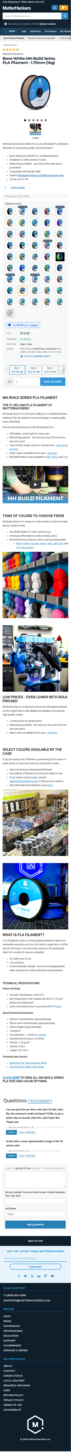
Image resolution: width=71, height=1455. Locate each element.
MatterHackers (13, 54)
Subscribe (35, 1266)
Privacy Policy (13, 1400)
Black (19, 543)
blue (37, 543)
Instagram (32, 1276)
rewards (34, 325)
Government (12, 1345)
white (26, 543)
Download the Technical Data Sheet (28, 1063)
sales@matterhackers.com (23, 781)
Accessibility (12, 1409)
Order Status (13, 1375)
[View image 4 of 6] (37, 120)
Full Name (10, 1208)
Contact (9, 1370)
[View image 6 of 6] (46, 120)
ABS (48, 457)
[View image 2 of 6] (29, 120)
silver (49, 543)
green (43, 543)
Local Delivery (14, 1380)
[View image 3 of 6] (33, 120)
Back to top (35, 1241)
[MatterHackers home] (17, 8)
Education (10, 1335)
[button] (35, 24)
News (7, 1321)
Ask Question (35, 1224)
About (7, 1366)
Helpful (11, 1132)
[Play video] (35, 129)
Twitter (25, 1276)
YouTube (52, 1276)
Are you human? (35, 1194)
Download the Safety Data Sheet (26, 1066)
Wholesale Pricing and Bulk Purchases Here (41, 175)
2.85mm (41, 1034)
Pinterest (45, 1276)
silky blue (58, 543)
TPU (65, 457)
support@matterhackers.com (26, 1300)
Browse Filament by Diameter (41, 38)
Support (9, 1340)
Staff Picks (35, 31)
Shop (7, 1316)
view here (52, 453)
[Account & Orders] (55, 7)
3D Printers (50, 31)
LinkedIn (39, 1276)
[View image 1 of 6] (25, 120)
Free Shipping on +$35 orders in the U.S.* (24, 2)
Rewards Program (16, 1385)
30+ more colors (25, 547)
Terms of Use (12, 1405)
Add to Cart (53, 381)
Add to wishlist (18, 187)
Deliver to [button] (37, 356)
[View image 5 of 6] (42, 120)
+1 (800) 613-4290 (14, 1295)
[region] (35, 92)
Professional (13, 1330)
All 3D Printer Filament (14, 38)
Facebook (19, 1276)
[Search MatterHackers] (64, 16)
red (32, 543)
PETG (55, 457)
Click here (11, 1077)
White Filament (10, 45)
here (48, 531)
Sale (24, 31)
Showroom (11, 1326)
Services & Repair (15, 1350)
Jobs (6, 1390)
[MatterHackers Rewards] (9, 325)
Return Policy (13, 1395)
